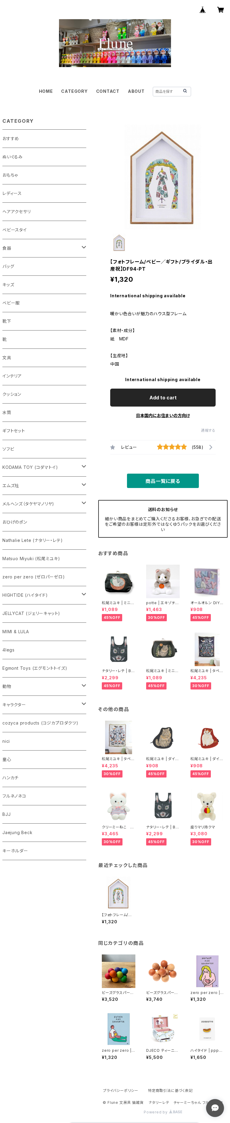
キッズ (8, 284)
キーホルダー (15, 850)
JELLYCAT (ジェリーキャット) (31, 613)
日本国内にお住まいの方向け (163, 415)
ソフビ (8, 448)
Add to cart (163, 398)
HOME (46, 91)
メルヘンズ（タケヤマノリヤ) (28, 503)
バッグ (8, 266)
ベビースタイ (14, 229)
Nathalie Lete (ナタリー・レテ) (32, 540)
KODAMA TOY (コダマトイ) (30, 467)
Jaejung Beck (17, 832)
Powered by (156, 1112)
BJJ (6, 814)
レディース (12, 193)
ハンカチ (10, 777)
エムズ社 (10, 485)
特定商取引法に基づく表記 (170, 1090)
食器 (6, 248)
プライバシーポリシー (120, 1090)
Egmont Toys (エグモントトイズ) (34, 668)
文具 (6, 357)
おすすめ (10, 138)
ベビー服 (11, 302)
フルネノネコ (14, 795)
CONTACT (108, 91)
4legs (8, 649)
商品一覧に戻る (163, 481)
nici (6, 741)
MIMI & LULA (15, 631)
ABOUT (136, 91)
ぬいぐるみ (12, 156)
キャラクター (14, 704)
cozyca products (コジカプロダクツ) (40, 722)
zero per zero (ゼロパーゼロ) (33, 576)
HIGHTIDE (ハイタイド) (25, 595)
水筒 (6, 412)
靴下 (6, 321)
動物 (6, 686)
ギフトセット (13, 430)
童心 (6, 759)
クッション (11, 394)
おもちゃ (10, 175)
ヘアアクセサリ (16, 211)
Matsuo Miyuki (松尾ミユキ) (31, 558)
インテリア (12, 375)
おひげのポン (14, 522)
